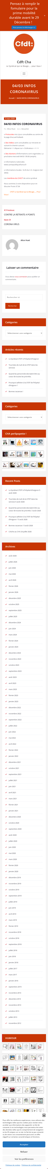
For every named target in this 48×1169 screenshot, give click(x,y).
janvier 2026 (13, 592)
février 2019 (13, 926)
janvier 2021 (13, 811)
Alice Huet (11, 129)
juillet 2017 (13, 968)
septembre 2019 (15, 896)
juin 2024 (12, 628)
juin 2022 (12, 732)
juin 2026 (12, 568)
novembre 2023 (15, 659)
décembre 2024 (15, 622)
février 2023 (13, 695)
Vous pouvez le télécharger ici (24, 27)
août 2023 (13, 677)
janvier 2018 (13, 962)
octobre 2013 (14, 1011)
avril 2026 (12, 580)
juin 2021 (12, 786)
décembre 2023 (15, 653)
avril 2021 (12, 792)
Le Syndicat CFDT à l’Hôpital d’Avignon (24, 359)
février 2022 (13, 750)
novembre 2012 (15, 1023)
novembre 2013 (15, 1005)
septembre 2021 (15, 774)
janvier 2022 (13, 756)
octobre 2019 (14, 889)
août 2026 (13, 556)
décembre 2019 (15, 877)
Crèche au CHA (14, 531)
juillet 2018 (13, 950)
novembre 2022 (15, 713)
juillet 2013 (13, 1017)
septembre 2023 (15, 671)
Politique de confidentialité (31, 1165)
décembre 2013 (15, 999)
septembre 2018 (15, 944)
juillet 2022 (13, 726)
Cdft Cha (24, 62)
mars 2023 (13, 689)
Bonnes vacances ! (16, 391)
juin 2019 (12, 908)
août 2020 (13, 835)
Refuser (24, 1151)
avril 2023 (12, 683)
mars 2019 (13, 920)
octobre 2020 (14, 823)
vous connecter (21, 276)
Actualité (25, 129)
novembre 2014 (15, 993)
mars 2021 (13, 798)
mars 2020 (13, 859)
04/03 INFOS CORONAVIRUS (28, 98)
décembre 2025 (15, 598)
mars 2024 (13, 634)
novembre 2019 (15, 883)
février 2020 (13, 865)
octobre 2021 (14, 768)
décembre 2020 (15, 817)
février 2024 (13, 641)
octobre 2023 (14, 665)
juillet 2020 (13, 841)
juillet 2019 (13, 902)
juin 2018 (12, 956)
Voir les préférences (24, 1159)
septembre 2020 (15, 829)
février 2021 (13, 804)
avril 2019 (12, 914)
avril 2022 (12, 744)
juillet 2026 (13, 562)
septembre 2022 (15, 719)
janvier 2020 (13, 871)
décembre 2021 (15, 762)
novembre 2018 (15, 932)
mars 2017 (13, 974)
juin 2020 (12, 847)
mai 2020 (12, 853)
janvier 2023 (13, 701)
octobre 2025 (14, 604)
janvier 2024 (13, 647)
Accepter (24, 1144)
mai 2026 (12, 574)
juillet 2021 (13, 780)
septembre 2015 (15, 987)
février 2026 (13, 586)
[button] (44, 1115)
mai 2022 (12, 738)
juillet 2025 (13, 616)
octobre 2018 (14, 938)
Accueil (11, 98)
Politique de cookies (13, 1165)
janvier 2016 (13, 980)
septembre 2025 (15, 610)
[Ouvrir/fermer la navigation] (24, 73)
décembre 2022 (15, 707)
